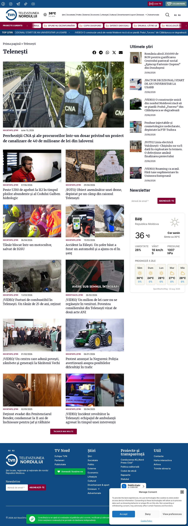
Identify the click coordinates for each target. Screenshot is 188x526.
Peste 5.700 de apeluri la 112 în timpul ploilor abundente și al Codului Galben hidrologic (31, 194)
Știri (63, 15)
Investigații (72, 295)
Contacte (158, 456)
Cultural (113, 15)
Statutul (125, 479)
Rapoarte (125, 475)
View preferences (172, 514)
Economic (95, 15)
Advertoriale (153, 15)
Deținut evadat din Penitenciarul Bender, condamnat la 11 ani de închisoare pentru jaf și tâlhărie (27, 418)
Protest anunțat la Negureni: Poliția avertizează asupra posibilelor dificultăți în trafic (92, 363)
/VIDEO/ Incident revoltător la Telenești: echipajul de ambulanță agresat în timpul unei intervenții (91, 418)
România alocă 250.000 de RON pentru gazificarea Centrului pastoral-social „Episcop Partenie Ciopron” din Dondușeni (162, 60)
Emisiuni (140, 15)
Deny (148, 514)
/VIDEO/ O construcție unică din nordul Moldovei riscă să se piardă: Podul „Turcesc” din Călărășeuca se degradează (106, 32)
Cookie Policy (146, 521)
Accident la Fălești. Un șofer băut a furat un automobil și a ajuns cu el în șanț (93, 249)
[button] (182, 492)
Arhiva (157, 464)
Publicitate (60, 464)
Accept (123, 514)
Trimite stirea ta (162, 468)
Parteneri (59, 460)
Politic (79, 15)
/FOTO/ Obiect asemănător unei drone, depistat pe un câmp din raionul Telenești (94, 194)
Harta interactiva (163, 460)
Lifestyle (105, 15)
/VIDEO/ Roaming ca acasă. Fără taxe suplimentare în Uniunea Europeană (162, 172)
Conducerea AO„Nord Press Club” (132, 461)
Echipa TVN (61, 456)
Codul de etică (128, 470)
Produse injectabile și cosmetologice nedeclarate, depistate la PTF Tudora (162, 126)
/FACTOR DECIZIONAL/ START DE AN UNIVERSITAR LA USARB (164, 84)
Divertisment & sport (127, 15)
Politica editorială (130, 466)
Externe (86, 15)
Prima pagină (12, 43)
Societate (71, 15)
